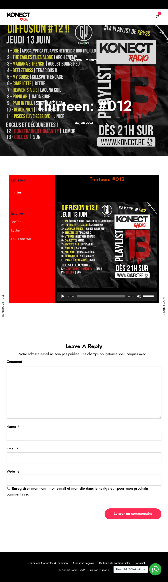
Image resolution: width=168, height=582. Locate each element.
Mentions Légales (83, 563)
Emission (76, 60)
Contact (140, 563)
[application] (107, 296)
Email (11, 449)
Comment (14, 361)
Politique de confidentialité (115, 563)
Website (13, 471)
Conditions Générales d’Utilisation (48, 563)
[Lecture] (63, 296)
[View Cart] (157, 16)
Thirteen (92, 60)
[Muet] (139, 296)
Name (11, 426)
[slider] (149, 296)
